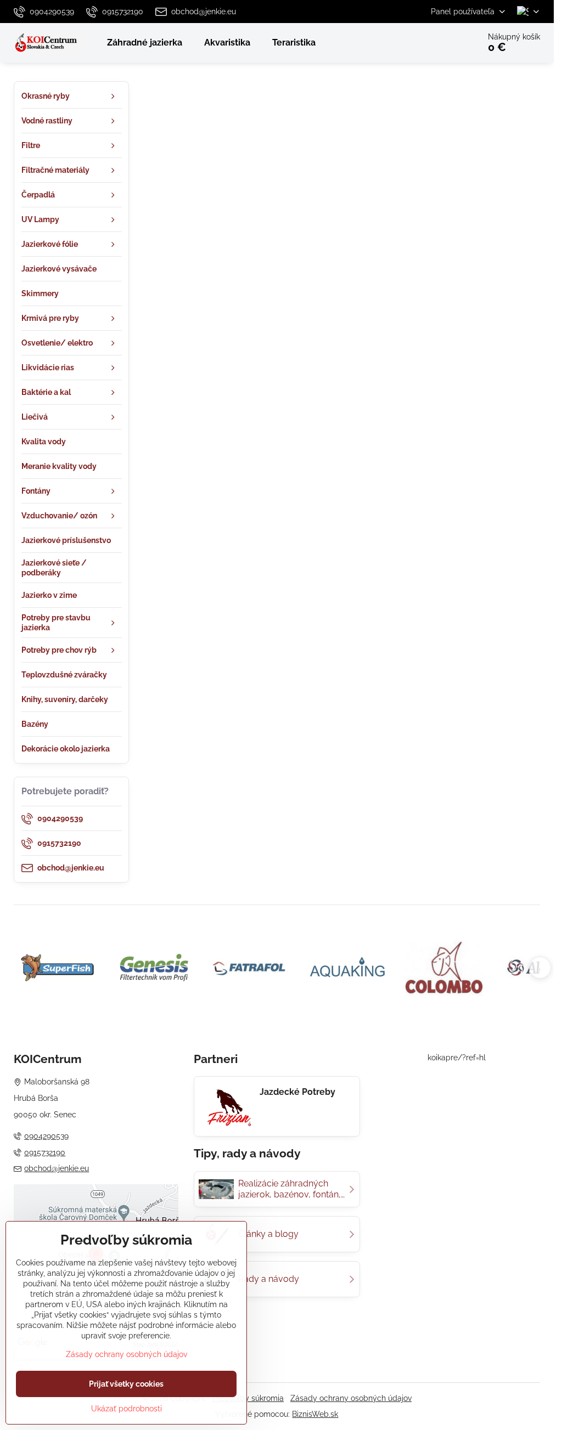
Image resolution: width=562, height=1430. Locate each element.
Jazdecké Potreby (297, 1092)
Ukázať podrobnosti (126, 1408)
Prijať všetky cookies (126, 1384)
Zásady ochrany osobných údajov (351, 1398)
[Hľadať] (440, 42)
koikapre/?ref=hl (457, 1057)
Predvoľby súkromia (248, 1398)
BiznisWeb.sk (315, 1414)
